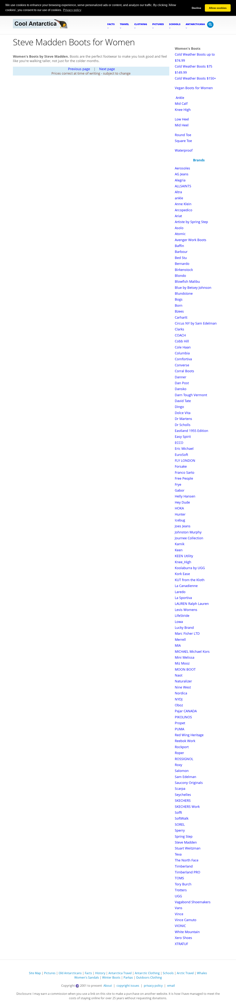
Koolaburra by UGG (190, 568)
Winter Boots (111, 977)
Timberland (184, 866)
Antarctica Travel (120, 973)
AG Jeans (181, 174)
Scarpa (180, 788)
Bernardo (182, 263)
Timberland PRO (187, 872)
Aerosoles (182, 168)
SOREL (180, 824)
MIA (178, 645)
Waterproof (183, 150)
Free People (184, 478)
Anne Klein (183, 204)
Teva (178, 854)
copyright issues (128, 986)
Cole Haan (183, 347)
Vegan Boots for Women (194, 88)
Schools (168, 973)
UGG (178, 896)
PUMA (179, 729)
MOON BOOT (185, 669)
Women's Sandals (86, 977)
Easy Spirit (183, 436)
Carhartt (181, 317)
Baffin (179, 245)
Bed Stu (181, 257)
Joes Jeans (182, 526)
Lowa (179, 621)
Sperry (180, 830)
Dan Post (182, 383)
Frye (178, 484)
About (107, 986)
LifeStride (182, 615)
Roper (179, 753)
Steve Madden (186, 842)
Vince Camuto (185, 920)
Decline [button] (196, 7)
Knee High (183, 109)
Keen (179, 550)
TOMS (179, 878)
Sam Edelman (185, 777)
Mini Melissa (184, 657)
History (100, 973)
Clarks (179, 329)
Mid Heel (182, 125)
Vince (179, 914)
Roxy (178, 765)
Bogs (179, 299)
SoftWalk (181, 818)
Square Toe (183, 141)
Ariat (178, 216)
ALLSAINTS (183, 186)
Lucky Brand (184, 627)
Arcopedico (183, 210)
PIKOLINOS (183, 717)
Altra (178, 192)
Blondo (180, 275)
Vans (178, 908)
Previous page (79, 69)
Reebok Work (185, 741)
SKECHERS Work (187, 806)
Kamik (179, 544)
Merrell (180, 639)
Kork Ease (182, 574)
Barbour (181, 251)
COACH (180, 335)
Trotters (181, 890)
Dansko (180, 389)
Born (178, 305)
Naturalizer (183, 681)
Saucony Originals (189, 782)
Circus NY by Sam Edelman (196, 323)
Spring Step (183, 836)
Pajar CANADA (186, 711)
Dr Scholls (182, 425)
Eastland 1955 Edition (191, 430)
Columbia (182, 353)
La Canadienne (186, 586)
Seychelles (183, 794)
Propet (180, 723)
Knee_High (183, 562)
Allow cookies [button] (218, 7)
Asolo (179, 228)
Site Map (35, 973)
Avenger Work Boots (190, 240)
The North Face (186, 860)
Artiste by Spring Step (191, 222)
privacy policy (153, 986)
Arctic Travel (185, 973)
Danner (180, 377)
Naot (178, 675)
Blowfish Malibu (187, 281)
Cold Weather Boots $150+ (195, 78)
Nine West (183, 687)
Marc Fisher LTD (187, 633)
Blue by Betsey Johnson (193, 287)
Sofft (178, 812)
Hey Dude (182, 502)
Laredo (180, 592)
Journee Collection (189, 538)
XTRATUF (181, 944)
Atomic (180, 234)
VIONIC (180, 926)
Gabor (179, 490)
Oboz (179, 705)
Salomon (182, 770)
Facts (88, 973)
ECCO (179, 442)
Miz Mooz (182, 663)
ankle (179, 198)
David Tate (183, 401)
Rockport (182, 747)
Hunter (180, 514)
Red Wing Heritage (189, 735)
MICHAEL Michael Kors (192, 651)
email (171, 986)
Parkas (128, 977)
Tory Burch (183, 884)
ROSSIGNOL (184, 759)
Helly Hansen (185, 496)
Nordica (181, 693)
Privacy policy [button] (72, 10)
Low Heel (182, 119)
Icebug (180, 520)
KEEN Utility (184, 556)
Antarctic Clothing (147, 973)
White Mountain (187, 932)
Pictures (49, 973)
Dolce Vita (182, 413)
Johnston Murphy (188, 532)
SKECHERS (183, 800)
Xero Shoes (183, 937)
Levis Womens (186, 609)
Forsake (181, 466)
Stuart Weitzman (187, 848)
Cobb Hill (182, 341)
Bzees (179, 311)
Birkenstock (184, 269)
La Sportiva (183, 597)
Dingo (179, 406)
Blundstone (184, 293)
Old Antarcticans (70, 973)
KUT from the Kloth (189, 580)
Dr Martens (183, 418)
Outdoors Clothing (149, 977)
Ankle (180, 97)
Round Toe (183, 135)
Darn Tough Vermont (191, 395)
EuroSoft (181, 454)
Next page (107, 69)
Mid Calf (181, 103)
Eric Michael (184, 448)
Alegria (180, 180)
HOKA (179, 508)
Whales (202, 973)
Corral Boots (184, 371)
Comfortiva (183, 359)
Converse (182, 365)
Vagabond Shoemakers (193, 902)
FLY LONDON (185, 460)
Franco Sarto (184, 472)
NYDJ (179, 699)
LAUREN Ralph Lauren (192, 603)
